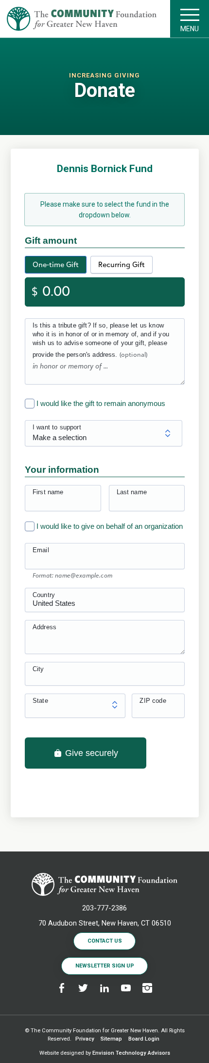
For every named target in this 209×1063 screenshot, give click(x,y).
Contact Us (104, 941)
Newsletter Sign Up (104, 966)
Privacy (84, 1039)
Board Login (143, 1039)
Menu (189, 29)
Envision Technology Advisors (131, 1053)
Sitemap (111, 1039)
